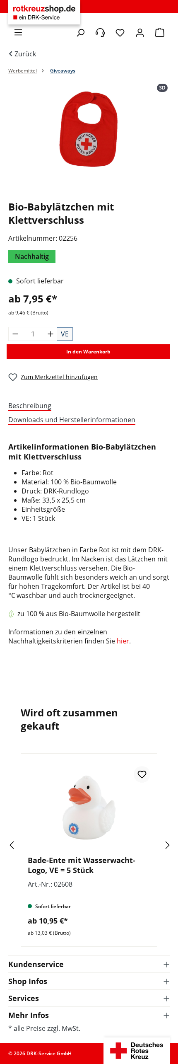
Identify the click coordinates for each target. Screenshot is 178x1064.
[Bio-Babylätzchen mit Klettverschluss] (88, 130)
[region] (89, 138)
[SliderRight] (155, 845)
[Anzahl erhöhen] (50, 334)
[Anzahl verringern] (15, 334)
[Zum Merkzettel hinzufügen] (142, 774)
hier (123, 641)
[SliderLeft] (23, 845)
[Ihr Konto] (140, 33)
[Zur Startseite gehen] (44, 12)
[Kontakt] (100, 33)
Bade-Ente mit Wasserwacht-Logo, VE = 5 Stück (81, 865)
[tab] (87, 406)
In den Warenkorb (88, 351)
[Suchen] (80, 33)
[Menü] (18, 32)
